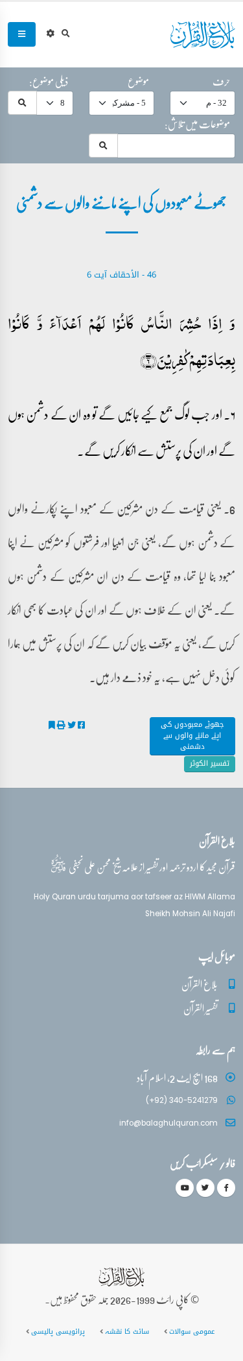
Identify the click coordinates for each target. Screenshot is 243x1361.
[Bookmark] (52, 725)
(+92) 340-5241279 (182, 1100)
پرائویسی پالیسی (58, 1331)
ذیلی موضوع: (48, 81)
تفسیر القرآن (200, 1008)
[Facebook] (226, 1188)
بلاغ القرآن (199, 984)
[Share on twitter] (71, 725)
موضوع (138, 81)
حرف (221, 81)
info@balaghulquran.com (168, 1123)
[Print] (61, 725)
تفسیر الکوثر (209, 763)
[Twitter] (205, 1188)
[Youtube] (185, 1188)
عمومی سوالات (191, 1331)
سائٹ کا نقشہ (127, 1331)
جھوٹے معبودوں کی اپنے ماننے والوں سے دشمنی (192, 735)
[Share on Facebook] (81, 725)
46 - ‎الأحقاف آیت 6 (121, 274)
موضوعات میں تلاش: (197, 123)
